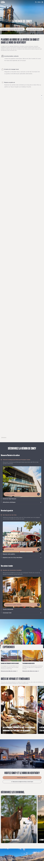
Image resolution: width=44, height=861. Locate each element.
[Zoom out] (42, 97)
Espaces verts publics (9, 554)
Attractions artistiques (9, 502)
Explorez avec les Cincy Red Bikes (12, 557)
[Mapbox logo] (3, 437)
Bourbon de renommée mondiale (12, 570)
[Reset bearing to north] (42, 99)
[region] (22, 266)
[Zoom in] (42, 95)
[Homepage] (3, 2)
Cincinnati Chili (7, 613)
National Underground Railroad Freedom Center (16, 459)
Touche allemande (8, 609)
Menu (39, 2)
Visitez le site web (21, 777)
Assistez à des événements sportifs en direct (14, 29)
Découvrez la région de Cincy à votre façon (23, 781)
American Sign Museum (9, 499)
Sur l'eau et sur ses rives (9, 515)
